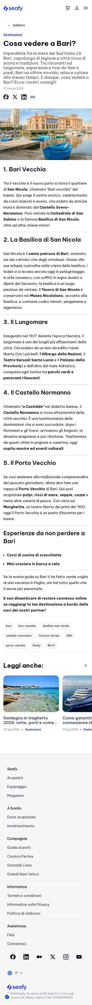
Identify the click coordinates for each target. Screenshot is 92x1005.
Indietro (16, 25)
